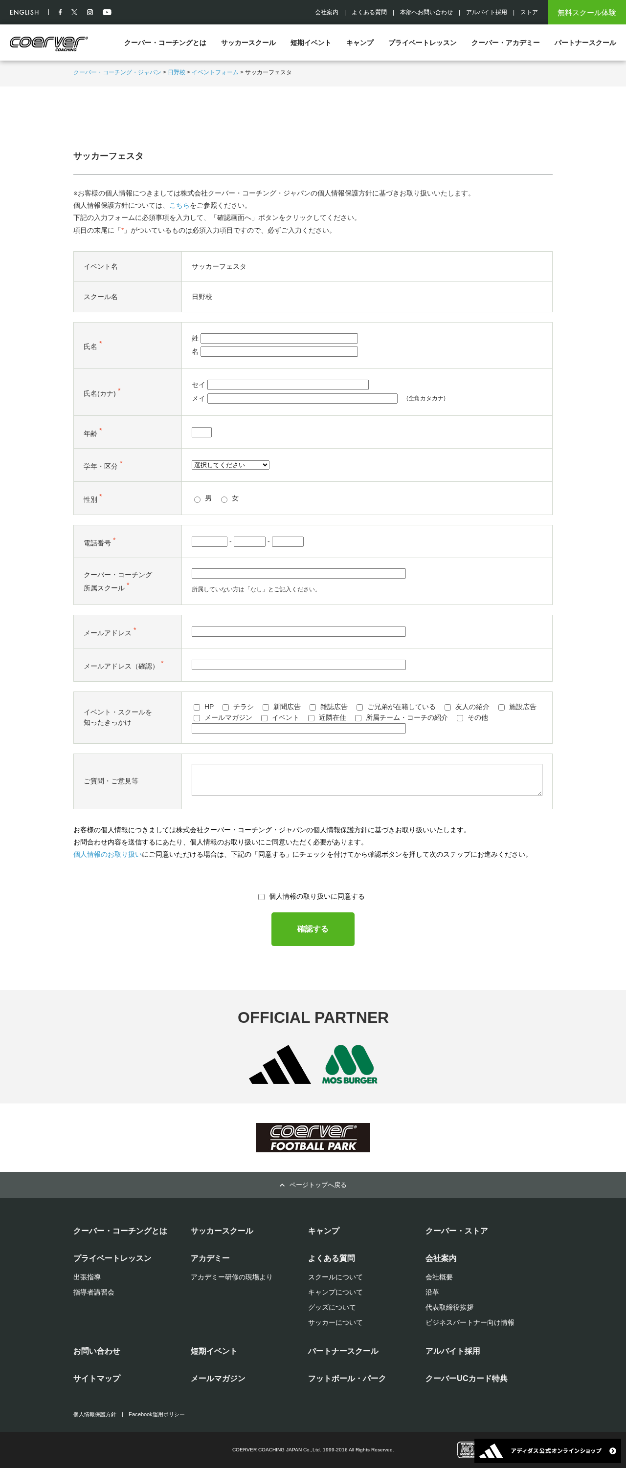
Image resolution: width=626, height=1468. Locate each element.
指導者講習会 (93, 1292)
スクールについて (335, 1277)
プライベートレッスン (422, 42)
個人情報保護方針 (94, 1414)
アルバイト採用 (486, 12)
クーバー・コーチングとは (165, 42)
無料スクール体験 (587, 12)
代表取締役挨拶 (449, 1307)
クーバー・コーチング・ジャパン (117, 72)
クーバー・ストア (456, 1231)
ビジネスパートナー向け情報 (469, 1322)
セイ (198, 385)
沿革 (432, 1292)
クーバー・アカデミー (505, 42)
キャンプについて (335, 1292)
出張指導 (87, 1277)
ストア (529, 12)
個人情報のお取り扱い (107, 854)
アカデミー (210, 1258)
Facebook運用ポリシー (157, 1414)
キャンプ (360, 42)
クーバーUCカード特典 (466, 1378)
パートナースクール (585, 42)
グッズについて (332, 1307)
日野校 (176, 72)
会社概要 (439, 1277)
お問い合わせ (96, 1351)
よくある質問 (369, 12)
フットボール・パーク (347, 1378)
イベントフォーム (215, 72)
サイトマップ (96, 1378)
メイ (198, 398)
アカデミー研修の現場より (232, 1277)
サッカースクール (248, 42)
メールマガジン (218, 1378)
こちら (179, 205)
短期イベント (311, 42)
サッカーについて (335, 1322)
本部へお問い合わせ (426, 12)
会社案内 (326, 12)
